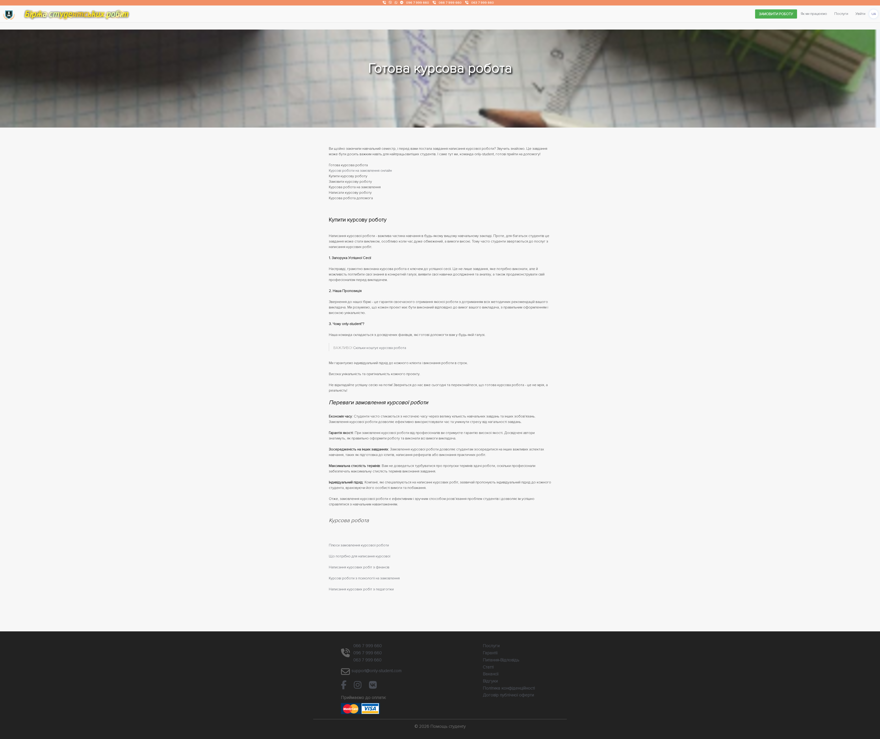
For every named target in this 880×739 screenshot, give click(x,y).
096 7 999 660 (417, 3)
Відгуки (490, 681)
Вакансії (490, 674)
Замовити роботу (776, 14)
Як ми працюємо (814, 13)
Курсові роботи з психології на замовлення (364, 578)
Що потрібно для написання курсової (359, 556)
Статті (488, 667)
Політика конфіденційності (509, 688)
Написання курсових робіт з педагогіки (361, 589)
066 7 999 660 (450, 3)
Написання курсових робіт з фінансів (359, 567)
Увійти (860, 13)
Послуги (841, 13)
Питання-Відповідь (501, 660)
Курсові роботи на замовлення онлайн (360, 170)
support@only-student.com (377, 671)
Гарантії (490, 653)
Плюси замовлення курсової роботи (359, 545)
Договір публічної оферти (508, 695)
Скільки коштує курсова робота (379, 348)
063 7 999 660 (482, 3)
